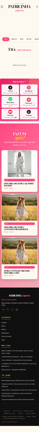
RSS (17, 309)
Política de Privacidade (23, 411)
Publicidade (30, 413)
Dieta (3, 340)
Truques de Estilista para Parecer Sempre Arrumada (18, 399)
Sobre (20, 413)
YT (8, 309)
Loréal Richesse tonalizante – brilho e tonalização (17, 356)
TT (12, 309)
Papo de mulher (6, 336)
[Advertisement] (19, 24)
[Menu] (2, 7)
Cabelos (14, 39)
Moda (21, 39)
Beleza (29, 39)
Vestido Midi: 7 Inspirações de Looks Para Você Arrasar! (19, 390)
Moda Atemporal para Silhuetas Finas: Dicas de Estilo (18, 380)
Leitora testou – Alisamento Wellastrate (14, 369)
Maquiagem (5, 333)
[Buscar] (37, 7)
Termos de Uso (9, 413)
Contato (7, 411)
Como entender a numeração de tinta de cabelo (17, 360)
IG (3, 309)
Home (5, 39)
